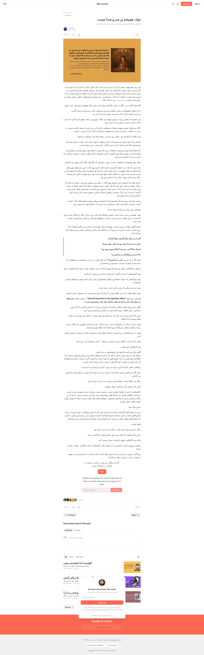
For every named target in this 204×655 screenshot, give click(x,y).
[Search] (173, 4)
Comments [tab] (68, 530)
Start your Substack (96, 645)
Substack (91, 650)
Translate (68, 15)
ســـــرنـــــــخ (67, 12)
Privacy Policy (118, 609)
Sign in (197, 4)
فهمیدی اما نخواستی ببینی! (77, 563)
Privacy (99, 640)
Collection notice (115, 640)
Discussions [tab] (80, 557)
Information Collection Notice (101, 609)
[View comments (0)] (74, 35)
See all (67, 607)
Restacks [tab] (77, 530)
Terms (106, 640)
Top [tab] (66, 557)
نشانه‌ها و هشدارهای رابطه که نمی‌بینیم (76, 566)
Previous (71, 515)
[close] (122, 580)
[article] (102, 567)
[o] (132, 582)
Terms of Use (112, 607)
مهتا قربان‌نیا (71, 28)
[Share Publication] (178, 4)
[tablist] (72, 530)
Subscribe (186, 4)
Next (134, 515)
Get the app (112, 645)
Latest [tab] (71, 557)
